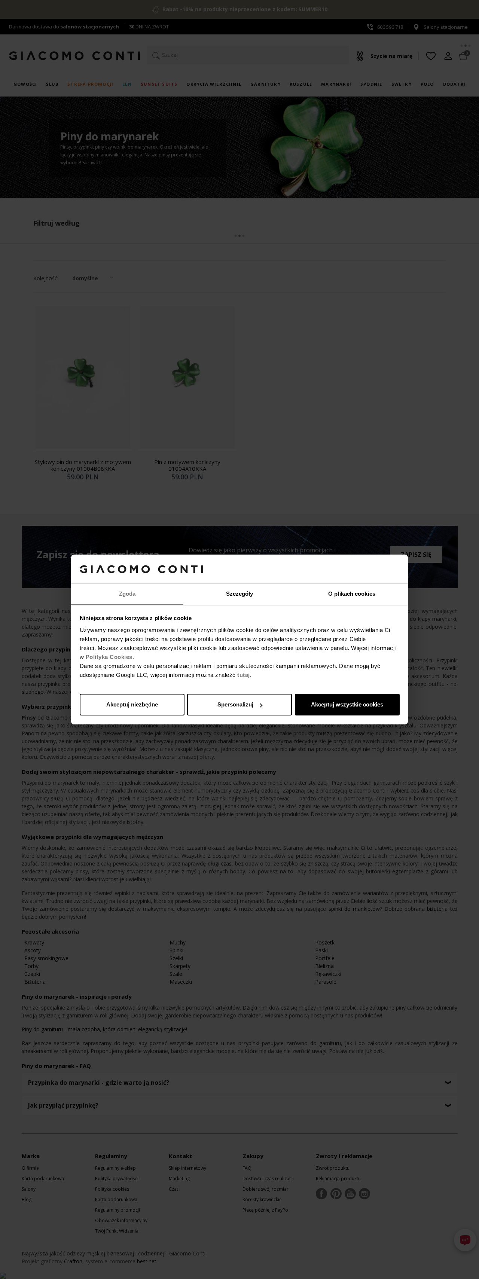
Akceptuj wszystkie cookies (347, 704)
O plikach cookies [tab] (351, 593)
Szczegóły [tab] (239, 593)
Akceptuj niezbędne (132, 704)
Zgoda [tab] (127, 593)
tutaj (243, 675)
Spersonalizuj (235, 704)
